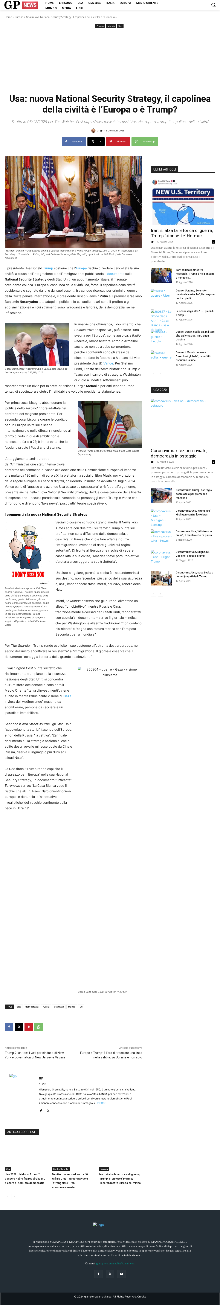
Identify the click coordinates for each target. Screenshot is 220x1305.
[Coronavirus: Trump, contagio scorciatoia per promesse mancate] (161, 495)
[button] (213, 4)
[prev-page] (7, 1196)
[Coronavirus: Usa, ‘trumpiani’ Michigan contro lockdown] (161, 518)
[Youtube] (121, 1274)
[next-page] (14, 1196)
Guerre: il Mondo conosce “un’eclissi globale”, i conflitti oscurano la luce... (193, 356)
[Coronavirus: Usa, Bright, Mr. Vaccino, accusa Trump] (161, 557)
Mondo (111, 25)
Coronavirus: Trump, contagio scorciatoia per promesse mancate (194, 494)
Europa (19, 17)
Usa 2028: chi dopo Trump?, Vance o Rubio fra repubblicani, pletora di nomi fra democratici (25, 1179)
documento (115, 274)
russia (46, 1006)
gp (101, 130)
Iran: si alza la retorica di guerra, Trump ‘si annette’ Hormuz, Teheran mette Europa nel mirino (120, 1179)
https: (42, 1083)
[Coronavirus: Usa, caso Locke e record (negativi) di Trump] (161, 578)
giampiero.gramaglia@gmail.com (115, 1263)
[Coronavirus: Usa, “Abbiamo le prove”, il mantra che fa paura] (161, 536)
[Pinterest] (28, 1027)
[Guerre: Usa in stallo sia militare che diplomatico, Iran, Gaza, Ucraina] (161, 337)
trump (71, 1006)
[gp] (94, 130)
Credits (141, 1296)
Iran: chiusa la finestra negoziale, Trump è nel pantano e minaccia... (195, 273)
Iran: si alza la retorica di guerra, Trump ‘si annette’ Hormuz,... (182, 233)
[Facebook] (9, 1027)
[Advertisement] (110, 61)
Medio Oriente (60, 1168)
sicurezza (59, 1006)
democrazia (31, 1006)
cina (19, 1006)
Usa (120, 25)
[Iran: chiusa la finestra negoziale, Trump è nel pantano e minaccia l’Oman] (161, 275)
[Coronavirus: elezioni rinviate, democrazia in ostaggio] (183, 422)
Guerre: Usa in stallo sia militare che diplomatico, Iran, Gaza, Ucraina (195, 335)
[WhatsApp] (38, 1027)
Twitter (101, 1103)
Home (8, 17)
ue (81, 1006)
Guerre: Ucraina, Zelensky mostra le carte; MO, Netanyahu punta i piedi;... (195, 294)
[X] (19, 1027)
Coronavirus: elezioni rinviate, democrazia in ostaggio (179, 453)
